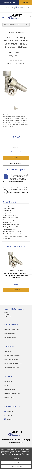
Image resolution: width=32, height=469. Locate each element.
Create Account (9, 389)
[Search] (27, 24)
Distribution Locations (12, 355)
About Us (7, 351)
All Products (7, 317)
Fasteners (7, 314)
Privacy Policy (9, 397)
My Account (8, 381)
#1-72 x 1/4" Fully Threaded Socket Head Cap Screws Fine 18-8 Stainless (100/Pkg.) (16, 276)
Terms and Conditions (11, 367)
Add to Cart (16, 290)
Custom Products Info (11, 329)
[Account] (25, 17)
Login (6, 385)
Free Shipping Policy (11, 359)
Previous (2, 272)
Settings (16, 458)
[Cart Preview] (29, 17)
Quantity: (16, 148)
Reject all (16, 462)
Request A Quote (9, 2)
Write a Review (22, 63)
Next (30, 272)
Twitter (9, 415)
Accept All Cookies (16, 466)
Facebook (10, 411)
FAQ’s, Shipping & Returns (13, 363)
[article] (16, 273)
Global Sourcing (9, 333)
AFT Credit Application (12, 393)
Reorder (25, 2)
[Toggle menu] (4, 17)
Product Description (16, 169)
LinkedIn (9, 419)
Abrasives (7, 312)
